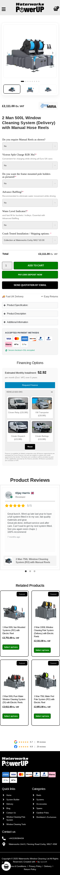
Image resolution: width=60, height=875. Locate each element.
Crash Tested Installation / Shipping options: (30, 233)
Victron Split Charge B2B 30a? (24, 154)
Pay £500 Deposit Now (30, 274)
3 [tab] (34, 571)
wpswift (43, 862)
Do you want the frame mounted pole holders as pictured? (26, 175)
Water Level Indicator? (20, 211)
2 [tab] (30, 571)
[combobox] (7, 146)
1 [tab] (25, 571)
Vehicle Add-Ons (14, 392)
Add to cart (36, 265)
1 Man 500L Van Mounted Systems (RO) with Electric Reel (13, 630)
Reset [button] (30, 447)
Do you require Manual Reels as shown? (23, 139)
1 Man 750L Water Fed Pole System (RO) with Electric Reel (44, 699)
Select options (11, 647)
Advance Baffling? (18, 191)
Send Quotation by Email (30, 285)
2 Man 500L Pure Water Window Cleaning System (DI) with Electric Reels (13, 699)
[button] (52, 53)
